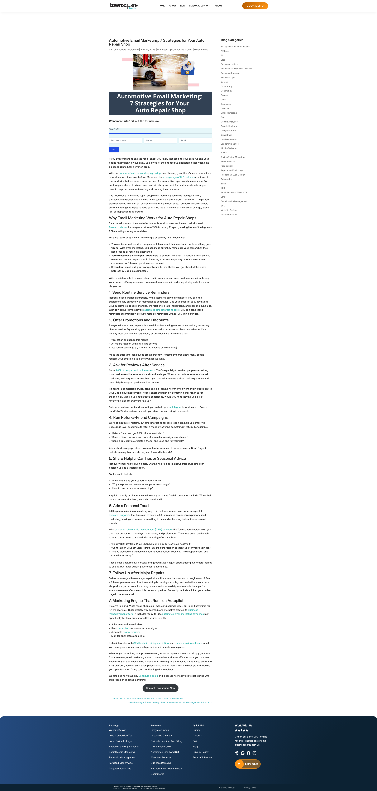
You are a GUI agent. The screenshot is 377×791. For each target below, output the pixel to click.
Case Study (226, 86)
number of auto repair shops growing (140, 173)
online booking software (188, 643)
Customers (226, 104)
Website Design (229, 210)
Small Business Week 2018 (234, 192)
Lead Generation (229, 139)
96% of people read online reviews (135, 370)
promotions (124, 628)
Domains (225, 108)
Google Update (228, 131)
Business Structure (230, 73)
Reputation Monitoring (232, 170)
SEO (223, 188)
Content (225, 95)
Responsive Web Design (233, 175)
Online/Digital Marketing (233, 157)
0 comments (201, 49)
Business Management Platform (236, 69)
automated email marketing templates (183, 613)
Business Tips (165, 49)
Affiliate (225, 51)
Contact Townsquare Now (160, 688)
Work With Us (243, 725)
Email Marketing (183, 49)
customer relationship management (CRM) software (143, 529)
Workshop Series (229, 215)
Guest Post (226, 135)
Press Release (228, 161)
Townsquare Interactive (125, 49)
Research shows (118, 227)
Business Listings (229, 64)
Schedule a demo (148, 675)
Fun (222, 117)
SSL (223, 206)
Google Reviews (229, 126)
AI (222, 55)
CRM (223, 100)
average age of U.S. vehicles (179, 177)
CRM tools (139, 643)
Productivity (227, 166)
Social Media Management (234, 201)
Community (226, 91)
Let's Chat (247, 764)
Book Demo (255, 5)
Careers (225, 82)
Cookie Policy (227, 787)
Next (113, 149)
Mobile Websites (229, 148)
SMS (223, 197)
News (224, 153)
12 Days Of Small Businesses (235, 47)
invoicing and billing (157, 643)
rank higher (175, 407)
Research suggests (119, 515)
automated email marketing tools (161, 309)
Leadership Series (230, 144)
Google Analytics (229, 122)
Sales (223, 184)
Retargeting (226, 179)
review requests (131, 632)
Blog (223, 60)
